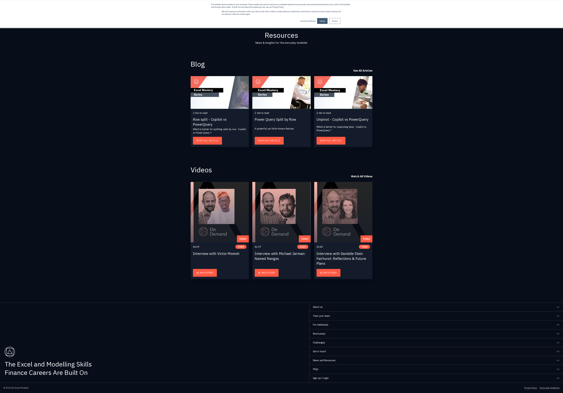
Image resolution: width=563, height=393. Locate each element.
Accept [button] (322, 21)
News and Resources (324, 360)
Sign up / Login (321, 378)
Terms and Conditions (549, 388)
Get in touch (319, 351)
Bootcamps (319, 333)
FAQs (315, 369)
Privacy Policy (530, 388)
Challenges (319, 342)
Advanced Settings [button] (307, 21)
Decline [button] (335, 21)
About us (318, 306)
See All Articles (362, 70)
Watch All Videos (361, 176)
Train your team (321, 315)
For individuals (320, 324)
